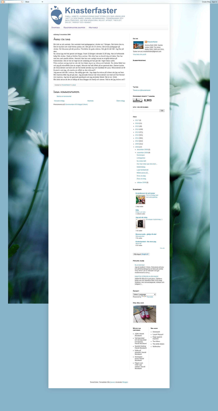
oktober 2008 (141, 182)
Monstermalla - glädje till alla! (146, 234)
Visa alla (162, 248)
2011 (137, 138)
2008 (137, 147)
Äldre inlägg (120, 101)
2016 (137, 123)
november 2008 (142, 152)
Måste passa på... (143, 173)
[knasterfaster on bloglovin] (141, 255)
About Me (138, 243)
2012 (137, 135)
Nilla (137, 210)
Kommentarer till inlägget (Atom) (76, 104)
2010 (137, 141)
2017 (137, 120)
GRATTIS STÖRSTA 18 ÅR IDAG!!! (146, 276)
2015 (137, 126)
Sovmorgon (141, 155)
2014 (137, 129)
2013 (137, 132)
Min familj (93, 27)
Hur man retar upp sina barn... (147, 164)
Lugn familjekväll (142, 170)
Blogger (125, 382)
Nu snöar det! (141, 161)
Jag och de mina (141, 217)
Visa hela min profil (139, 54)
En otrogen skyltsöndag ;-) (154, 219)
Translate (150, 297)
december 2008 (142, 149)
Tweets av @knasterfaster (142, 90)
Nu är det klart (139, 265)
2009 (137, 144)
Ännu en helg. (141, 179)
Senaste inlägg (59, 101)
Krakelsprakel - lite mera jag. (146, 242)
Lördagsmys (141, 158)
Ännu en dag (141, 176)
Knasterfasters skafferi (74, 27)
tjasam (112, 382)
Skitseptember (140, 236)
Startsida (55, 27)
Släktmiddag (141, 167)
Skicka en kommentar (64, 96)
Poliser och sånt (140, 212)
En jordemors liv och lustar (145, 193)
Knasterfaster (152, 42)
